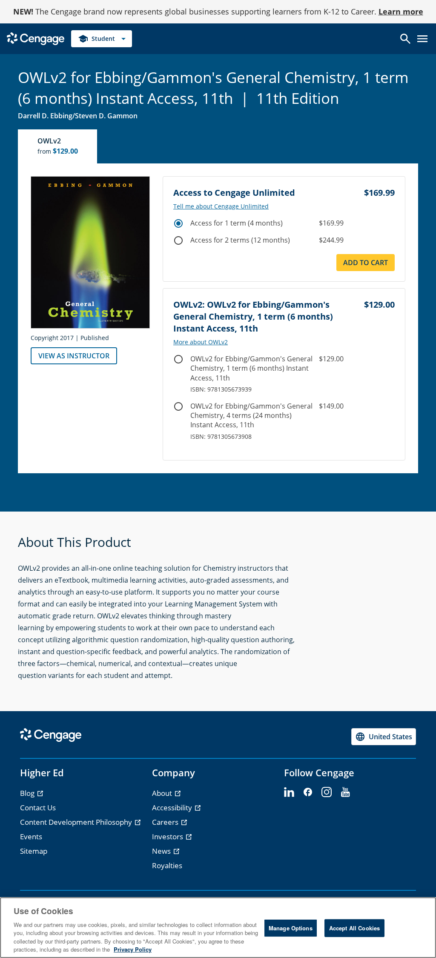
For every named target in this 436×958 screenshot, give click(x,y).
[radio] (178, 223)
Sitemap (33, 851)
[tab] (58, 146)
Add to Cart (365, 262)
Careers (166, 822)
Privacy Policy (133, 949)
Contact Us (38, 807)
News (162, 851)
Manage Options (291, 928)
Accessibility (173, 807)
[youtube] (345, 792)
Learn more (401, 11)
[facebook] (308, 792)
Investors (168, 836)
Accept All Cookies (354, 928)
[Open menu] (422, 39)
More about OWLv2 (200, 342)
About (163, 793)
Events (31, 836)
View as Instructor (73, 355)
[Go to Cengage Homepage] (35, 38)
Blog (28, 793)
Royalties (167, 865)
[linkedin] (289, 792)
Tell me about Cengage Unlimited (221, 206)
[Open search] (405, 38)
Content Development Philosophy (77, 822)
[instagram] (326, 792)
